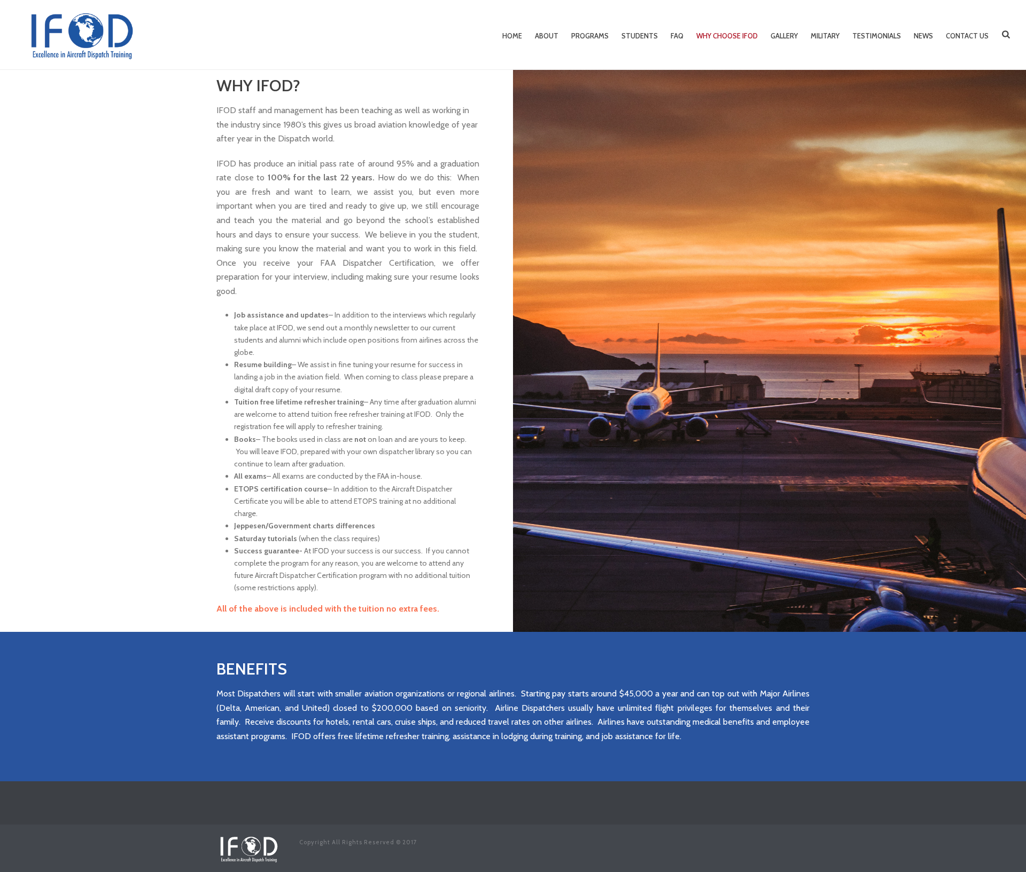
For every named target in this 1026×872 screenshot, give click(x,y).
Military (825, 35)
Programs (590, 35)
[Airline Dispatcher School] (248, 847)
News (923, 35)
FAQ (677, 35)
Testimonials (876, 35)
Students (639, 35)
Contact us (967, 35)
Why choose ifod (727, 35)
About (546, 35)
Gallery (784, 35)
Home (512, 35)
